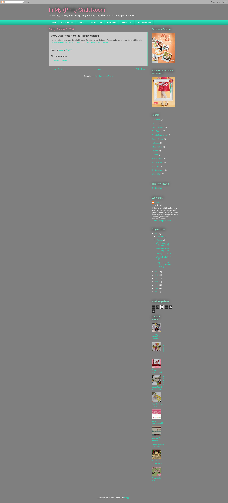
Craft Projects (157, 131)
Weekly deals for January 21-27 (162, 244)
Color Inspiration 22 (157, 371)
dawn (157, 202)
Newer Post (56, 69)
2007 (157, 292)
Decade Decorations (159, 135)
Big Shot (155, 123)
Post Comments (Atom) (103, 76)
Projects (81, 22)
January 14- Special (163, 254)
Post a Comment (60, 60)
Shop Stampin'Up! (144, 22)
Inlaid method (157, 147)
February (160, 237)
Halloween (156, 143)
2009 (157, 285)
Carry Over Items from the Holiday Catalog (163, 265)
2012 (157, 275)
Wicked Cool (157, 174)
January (160, 240)
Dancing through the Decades (156, 337)
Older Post (140, 69)
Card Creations (67, 22)
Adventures (111, 22)
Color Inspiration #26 (157, 422)
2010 (157, 282)
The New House (96, 22)
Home (54, 22)
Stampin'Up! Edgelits (156, 439)
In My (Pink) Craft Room (77, 10)
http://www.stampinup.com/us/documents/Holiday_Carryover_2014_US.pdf (79, 42)
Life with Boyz (126, 22)
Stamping (155, 166)
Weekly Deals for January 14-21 (162, 249)
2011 (157, 278)
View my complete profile (161, 221)
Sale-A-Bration (157, 159)
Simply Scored (157, 162)
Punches (155, 155)
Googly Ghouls (157, 139)
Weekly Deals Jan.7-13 (158, 445)
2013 (157, 272)
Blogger (127, 498)
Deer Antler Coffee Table (157, 462)
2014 (157, 234)
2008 (157, 288)
